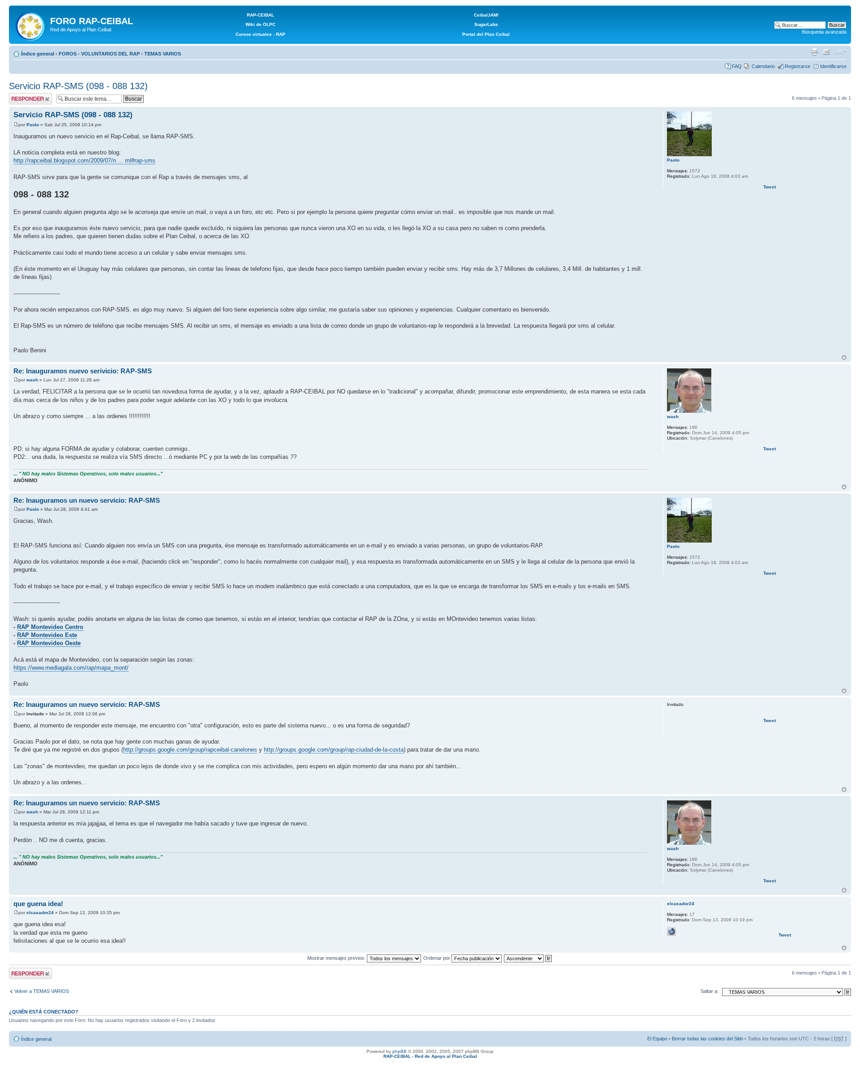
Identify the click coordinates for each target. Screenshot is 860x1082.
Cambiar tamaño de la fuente (840, 52)
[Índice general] (30, 25)
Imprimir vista (814, 52)
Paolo (32, 124)
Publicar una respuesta (22, 98)
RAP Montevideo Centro (50, 627)
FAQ (737, 66)
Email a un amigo (826, 52)
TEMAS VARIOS (162, 53)
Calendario (763, 66)
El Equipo (657, 1038)
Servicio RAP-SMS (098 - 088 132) (78, 86)
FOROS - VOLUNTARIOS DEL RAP (99, 53)
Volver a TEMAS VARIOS (41, 991)
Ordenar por (437, 958)
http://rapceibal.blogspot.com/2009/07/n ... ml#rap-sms (84, 160)
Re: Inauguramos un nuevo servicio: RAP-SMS (86, 500)
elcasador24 (40, 912)
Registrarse (797, 66)
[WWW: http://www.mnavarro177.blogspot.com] (671, 931)
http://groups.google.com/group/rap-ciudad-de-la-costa (334, 749)
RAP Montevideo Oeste (49, 643)
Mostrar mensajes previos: (337, 958)
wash (32, 379)
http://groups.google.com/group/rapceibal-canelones (190, 749)
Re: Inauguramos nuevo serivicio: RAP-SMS (82, 371)
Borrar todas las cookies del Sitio (707, 1038)
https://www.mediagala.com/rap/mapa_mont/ (71, 667)
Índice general (37, 53)
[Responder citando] (635, 113)
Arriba (844, 357)
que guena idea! (38, 903)
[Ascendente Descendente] (528, 958)
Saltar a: (709, 991)
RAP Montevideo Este (47, 635)
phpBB (399, 1051)
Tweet (769, 186)
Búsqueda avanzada (824, 31)
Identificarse (833, 66)
